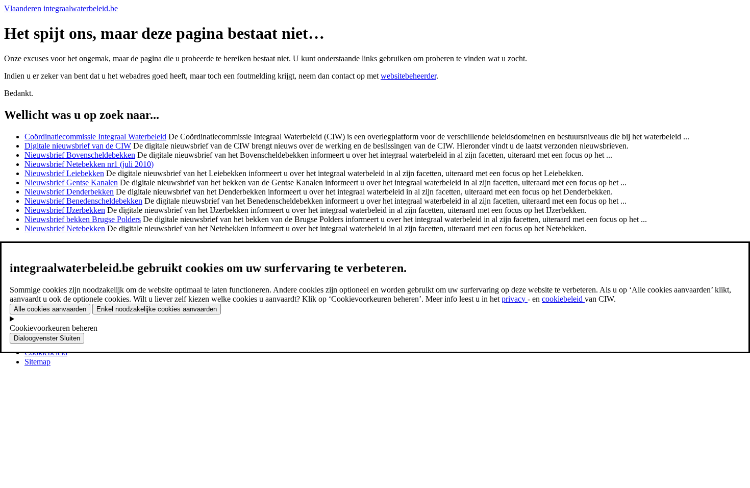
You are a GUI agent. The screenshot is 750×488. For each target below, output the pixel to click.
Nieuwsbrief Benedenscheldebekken (83, 201)
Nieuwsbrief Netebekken (64, 228)
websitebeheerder (408, 75)
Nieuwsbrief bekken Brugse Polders (82, 219)
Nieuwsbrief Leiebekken (64, 173)
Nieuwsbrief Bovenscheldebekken (79, 155)
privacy (515, 299)
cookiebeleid (563, 299)
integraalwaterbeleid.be (80, 8)
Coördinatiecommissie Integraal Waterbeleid (95, 136)
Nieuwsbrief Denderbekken (69, 191)
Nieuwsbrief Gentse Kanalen (71, 182)
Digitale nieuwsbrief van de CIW (77, 145)
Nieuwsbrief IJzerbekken (64, 210)
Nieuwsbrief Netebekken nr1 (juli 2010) (89, 164)
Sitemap (37, 361)
